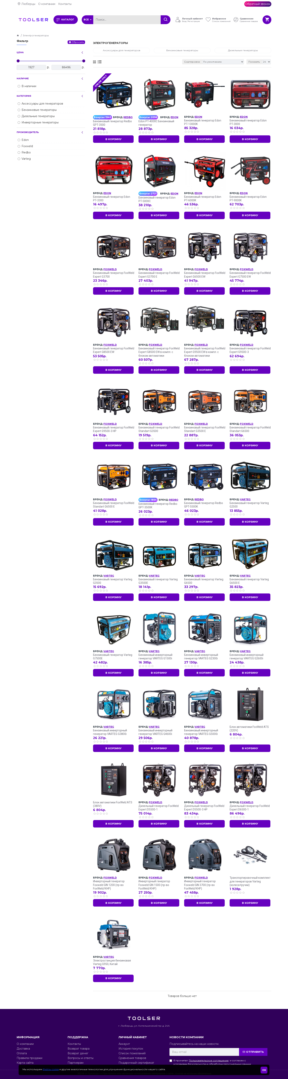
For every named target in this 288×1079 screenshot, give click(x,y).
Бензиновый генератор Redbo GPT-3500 (112, 123)
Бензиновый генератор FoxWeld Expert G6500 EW (204, 274)
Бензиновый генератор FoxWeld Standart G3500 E (204, 429)
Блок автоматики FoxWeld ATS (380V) (112, 804)
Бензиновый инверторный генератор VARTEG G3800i (110, 732)
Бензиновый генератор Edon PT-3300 (111, 198)
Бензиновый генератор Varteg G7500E (112, 656)
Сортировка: (192, 61)
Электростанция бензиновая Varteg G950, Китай (112, 962)
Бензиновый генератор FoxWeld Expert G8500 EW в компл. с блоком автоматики (159, 352)
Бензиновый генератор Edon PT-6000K (202, 198)
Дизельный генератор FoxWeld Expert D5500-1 (159, 807)
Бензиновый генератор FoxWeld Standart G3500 (159, 429)
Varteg (245, 499)
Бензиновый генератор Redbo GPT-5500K (203, 504)
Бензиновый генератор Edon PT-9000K (248, 198)
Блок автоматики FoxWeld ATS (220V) (249, 728)
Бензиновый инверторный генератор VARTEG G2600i (247, 656)
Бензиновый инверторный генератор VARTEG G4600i (155, 732)
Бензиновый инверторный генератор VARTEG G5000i (201, 732)
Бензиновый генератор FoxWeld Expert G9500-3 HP (113, 429)
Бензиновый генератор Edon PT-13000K (202, 122)
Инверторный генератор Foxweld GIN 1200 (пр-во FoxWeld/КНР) (109, 885)
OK (264, 1070)
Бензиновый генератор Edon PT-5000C (157, 199)
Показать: (254, 61)
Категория (24, 96)
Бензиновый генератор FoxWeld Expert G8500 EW (113, 350)
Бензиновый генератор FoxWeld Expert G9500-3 (250, 350)
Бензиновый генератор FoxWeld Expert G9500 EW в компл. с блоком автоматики (204, 352)
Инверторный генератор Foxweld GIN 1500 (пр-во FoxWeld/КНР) (154, 885)
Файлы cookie (51, 1069)
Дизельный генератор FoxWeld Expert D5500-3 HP (204, 807)
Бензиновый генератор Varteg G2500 (249, 504)
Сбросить (78, 42)
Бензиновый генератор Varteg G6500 (203, 581)
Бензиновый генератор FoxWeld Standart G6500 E (113, 504)
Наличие (23, 78)
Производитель (28, 132)
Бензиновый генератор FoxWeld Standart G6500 (250, 429)
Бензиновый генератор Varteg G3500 (112, 581)
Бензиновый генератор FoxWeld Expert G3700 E (159, 274)
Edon (174, 117)
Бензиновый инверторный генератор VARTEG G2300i (201, 656)
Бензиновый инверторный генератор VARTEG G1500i (155, 656)
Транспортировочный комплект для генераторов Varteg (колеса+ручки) (250, 881)
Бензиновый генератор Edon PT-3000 (248, 122)
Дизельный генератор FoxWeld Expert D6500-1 (250, 807)
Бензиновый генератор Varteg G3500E (158, 581)
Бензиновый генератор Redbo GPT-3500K (158, 505)
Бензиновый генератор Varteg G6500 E (249, 581)
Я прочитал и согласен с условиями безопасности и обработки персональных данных (212, 1062)
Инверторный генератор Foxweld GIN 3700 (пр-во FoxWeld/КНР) (200, 885)
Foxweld (110, 269)
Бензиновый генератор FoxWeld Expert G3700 (113, 274)
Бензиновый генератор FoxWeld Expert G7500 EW (250, 274)
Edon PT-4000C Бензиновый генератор (156, 123)
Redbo (128, 117)
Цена (20, 52)
